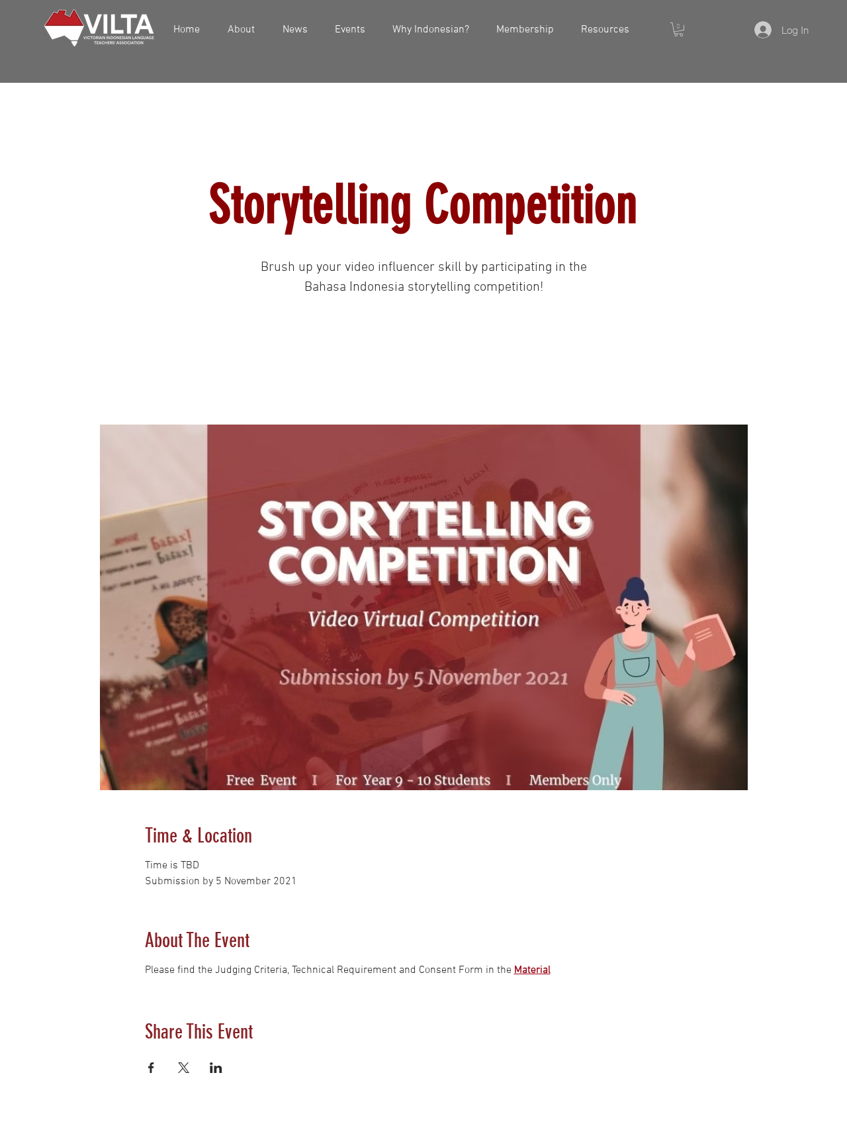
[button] (678, 29)
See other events (424, 363)
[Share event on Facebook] (151, 1067)
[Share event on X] (183, 1067)
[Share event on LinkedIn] (216, 1067)
